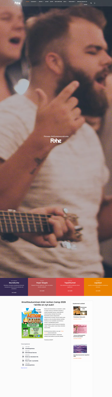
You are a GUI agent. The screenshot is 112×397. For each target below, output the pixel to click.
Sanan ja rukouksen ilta (31, 357)
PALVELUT (42, 280)
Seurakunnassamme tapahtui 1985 (81, 355)
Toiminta (40, 1)
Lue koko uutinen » (77, 319)
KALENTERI (70, 280)
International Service (31, 352)
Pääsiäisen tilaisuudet (79, 317)
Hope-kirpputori (58, 1)
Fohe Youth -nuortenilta (31, 361)
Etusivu (27, 1)
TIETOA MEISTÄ (14, 280)
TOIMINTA (98, 280)
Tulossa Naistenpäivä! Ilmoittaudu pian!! (79, 336)
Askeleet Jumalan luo (82, 1)
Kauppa (51, 1)
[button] (91, 3)
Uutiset (46, 1)
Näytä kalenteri (24, 367)
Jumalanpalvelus (30, 348)
